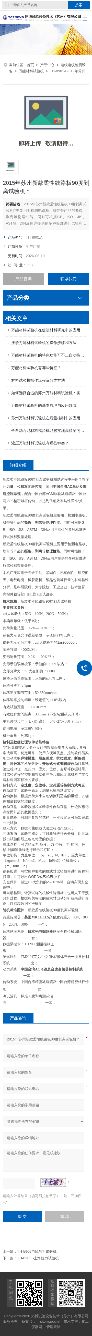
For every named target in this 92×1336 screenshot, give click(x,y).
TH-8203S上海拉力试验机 (38, 1258)
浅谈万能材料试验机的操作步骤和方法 (43, 342)
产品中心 (47, 65)
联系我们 (68, 279)
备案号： (29, 1321)
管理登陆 (53, 1327)
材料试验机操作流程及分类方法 (38, 380)
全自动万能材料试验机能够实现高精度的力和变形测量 (48, 430)
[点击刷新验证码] (53, 1182)
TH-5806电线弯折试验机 (36, 1251)
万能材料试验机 (31, 71)
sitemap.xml (50, 1321)
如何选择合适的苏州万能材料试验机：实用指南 (48, 393)
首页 (30, 65)
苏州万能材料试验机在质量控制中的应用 (45, 418)
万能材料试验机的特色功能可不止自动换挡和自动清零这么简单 (48, 355)
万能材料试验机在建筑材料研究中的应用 (45, 330)
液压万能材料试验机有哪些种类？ (40, 443)
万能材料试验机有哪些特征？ (36, 368)
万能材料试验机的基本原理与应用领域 (43, 405)
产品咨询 (23, 279)
